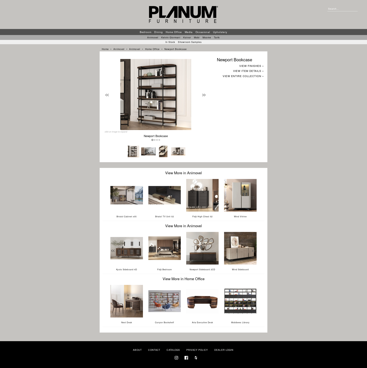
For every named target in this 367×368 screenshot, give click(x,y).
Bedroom (146, 32)
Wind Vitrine (240, 216)
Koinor (187, 37)
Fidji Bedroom (164, 269)
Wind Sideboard (240, 269)
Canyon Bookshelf (164, 322)
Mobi (197, 37)
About (137, 349)
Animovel (152, 37)
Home (105, 49)
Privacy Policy (197, 349)
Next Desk (126, 322)
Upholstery (220, 32)
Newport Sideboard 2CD (202, 269)
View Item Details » (248, 71)
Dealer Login (223, 349)
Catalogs (173, 349)
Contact (154, 349)
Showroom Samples (189, 42)
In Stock (170, 42)
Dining (158, 32)
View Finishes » (251, 66)
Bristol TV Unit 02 (164, 216)
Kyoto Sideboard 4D (126, 269)
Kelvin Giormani (170, 37)
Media (189, 32)
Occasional (203, 32)
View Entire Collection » (243, 76)
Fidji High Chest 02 (202, 216)
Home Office (174, 32)
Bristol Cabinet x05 (127, 216)
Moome (207, 37)
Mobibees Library (240, 322)
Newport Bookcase (175, 49)
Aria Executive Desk (202, 322)
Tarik (217, 37)
